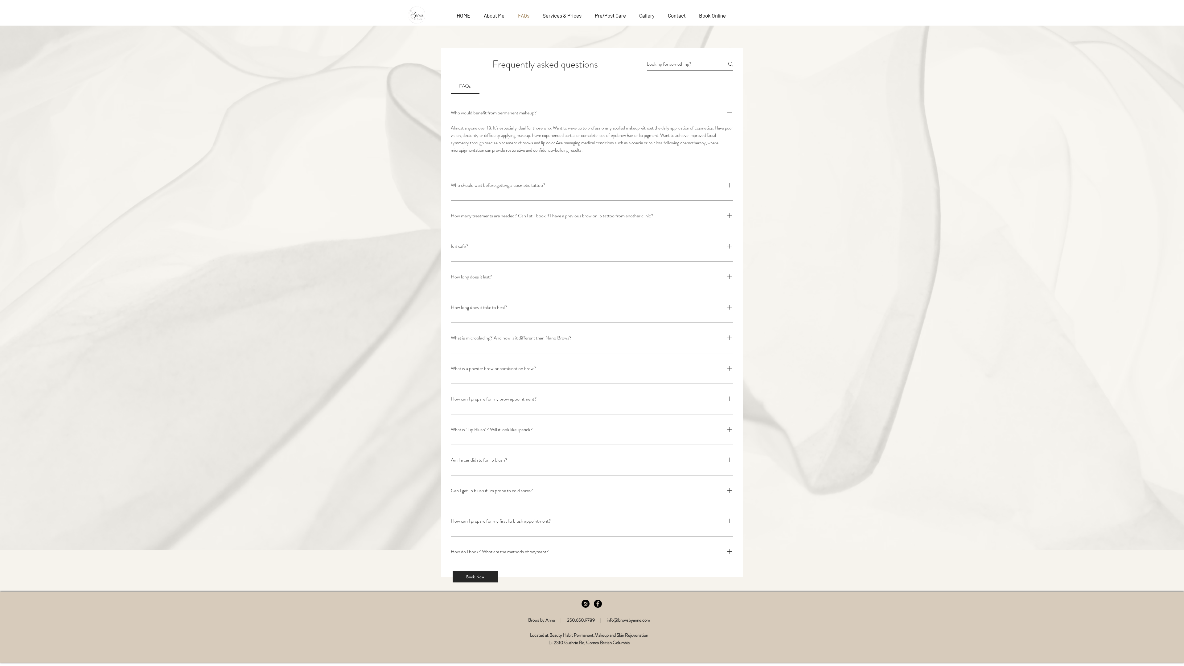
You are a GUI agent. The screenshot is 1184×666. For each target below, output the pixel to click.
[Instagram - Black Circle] (586, 604)
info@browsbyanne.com (628, 620)
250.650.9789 (581, 620)
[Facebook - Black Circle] (598, 604)
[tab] (465, 86)
